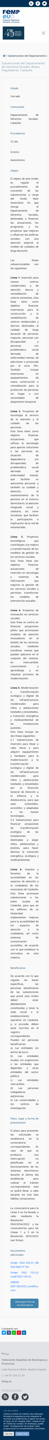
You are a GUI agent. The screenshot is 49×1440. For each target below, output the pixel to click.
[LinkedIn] (24, 1333)
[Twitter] (4, 1333)
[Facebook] (9, 1333)
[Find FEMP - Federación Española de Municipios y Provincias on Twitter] (25, 1396)
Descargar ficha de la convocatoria (25, 1303)
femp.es (7, 1381)
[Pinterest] (19, 1333)
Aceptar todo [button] (22, 1434)
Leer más (8, 1434)
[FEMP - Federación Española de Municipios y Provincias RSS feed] (5, 1396)
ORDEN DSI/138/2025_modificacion (24, 1286)
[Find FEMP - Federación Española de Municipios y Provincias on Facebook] (15, 1396)
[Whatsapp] (14, 1333)
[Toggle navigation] (43, 33)
